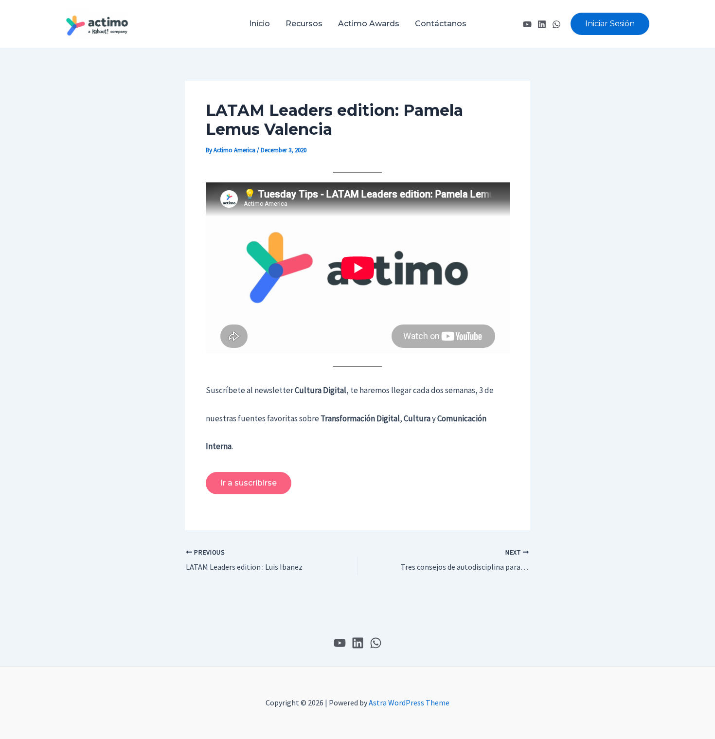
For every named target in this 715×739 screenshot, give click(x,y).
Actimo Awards (368, 23)
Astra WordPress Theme (409, 702)
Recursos (304, 23)
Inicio (259, 23)
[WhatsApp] (556, 24)
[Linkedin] (541, 24)
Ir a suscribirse (248, 482)
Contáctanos (440, 23)
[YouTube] (527, 24)
